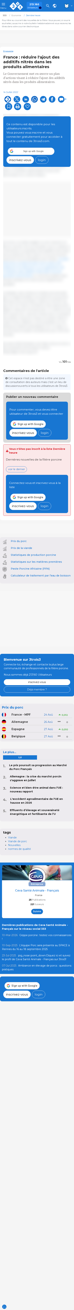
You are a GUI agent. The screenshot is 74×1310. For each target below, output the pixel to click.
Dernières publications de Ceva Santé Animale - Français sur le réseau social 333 (35, 926)
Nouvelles (14, 845)
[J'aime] (27, 106)
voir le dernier (16, 469)
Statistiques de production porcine (33, 555)
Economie (8, 51)
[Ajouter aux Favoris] (8, 106)
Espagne (18, 729)
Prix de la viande (21, 548)
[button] (31, 151)
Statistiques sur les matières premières (36, 561)
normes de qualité (19, 849)
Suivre (37, 911)
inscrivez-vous (20, 160)
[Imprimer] (17, 106)
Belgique (18, 736)
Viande (12, 837)
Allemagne (19, 722)
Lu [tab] (20, 757)
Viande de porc (17, 841)
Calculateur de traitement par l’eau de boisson (41, 575)
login (42, 160)
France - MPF (21, 714)
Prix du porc (19, 541)
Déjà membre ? (37, 689)
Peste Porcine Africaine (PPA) (30, 568)
